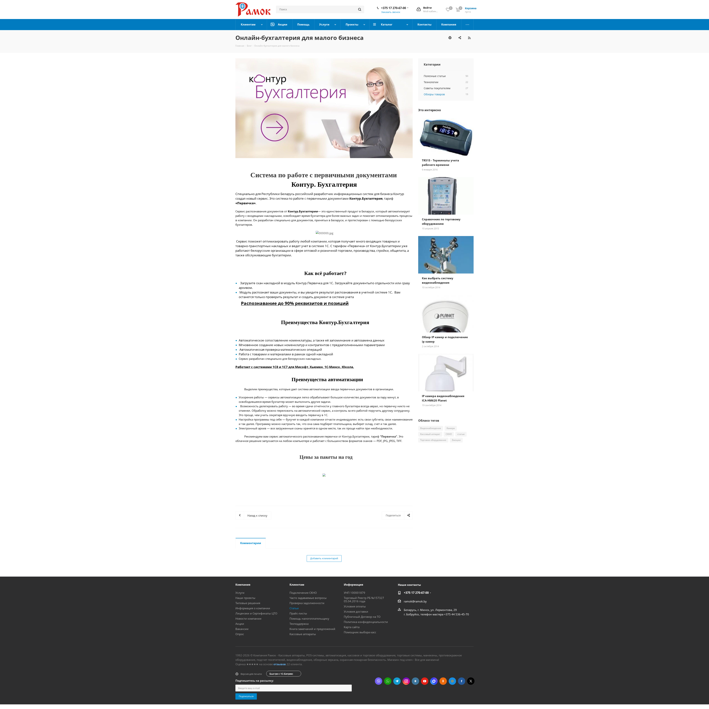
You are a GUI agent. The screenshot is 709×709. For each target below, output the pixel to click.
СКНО (449, 434)
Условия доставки (356, 611)
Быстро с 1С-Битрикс (281, 673)
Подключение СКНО (303, 592)
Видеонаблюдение (430, 428)
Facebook (461, 681)
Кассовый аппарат (430, 434)
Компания (242, 584)
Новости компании (248, 618)
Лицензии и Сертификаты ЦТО (256, 613)
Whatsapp (387, 681)
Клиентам (297, 584)
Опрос (239, 634)
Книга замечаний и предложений (312, 629)
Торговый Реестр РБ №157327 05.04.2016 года (364, 599)
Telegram (397, 681)
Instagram (406, 681)
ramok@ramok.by (415, 601)
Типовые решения (247, 603)
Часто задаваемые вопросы (308, 598)
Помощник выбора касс (360, 632)
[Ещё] (467, 24)
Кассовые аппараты (303, 634)
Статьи (294, 608)
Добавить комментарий (324, 558)
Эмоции (456, 440)
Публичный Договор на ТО (362, 617)
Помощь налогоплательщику (309, 618)
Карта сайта (351, 627)
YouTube (424, 681)
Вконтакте (415, 681)
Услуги (239, 592)
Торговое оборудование (433, 440)
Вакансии (242, 629)
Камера (451, 428)
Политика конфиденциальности (366, 622)
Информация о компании (252, 608)
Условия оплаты (355, 606)
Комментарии (250, 543)
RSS (469, 37)
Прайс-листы (298, 613)
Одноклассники (443, 681)
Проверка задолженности (307, 603)
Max (434, 681)
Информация (353, 584)
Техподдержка (299, 624)
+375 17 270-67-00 (393, 8)
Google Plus (452, 681)
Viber (378, 681)
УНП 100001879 (354, 592)
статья (461, 434)
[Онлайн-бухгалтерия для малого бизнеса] (324, 108)
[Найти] (359, 9)
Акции (239, 624)
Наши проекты (245, 598)
